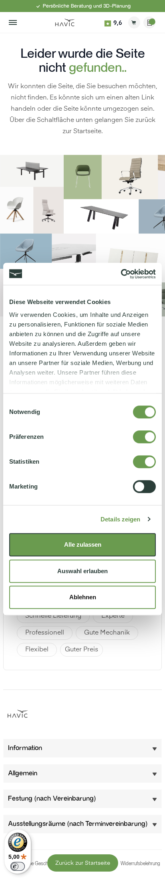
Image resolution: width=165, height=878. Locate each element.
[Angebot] (149, 22)
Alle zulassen (82, 544)
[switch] (144, 436)
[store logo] (65, 22)
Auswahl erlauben (82, 571)
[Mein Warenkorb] (134, 22)
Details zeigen (120, 519)
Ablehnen (82, 597)
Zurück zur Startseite (82, 863)
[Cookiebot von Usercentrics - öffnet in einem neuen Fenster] (121, 274)
